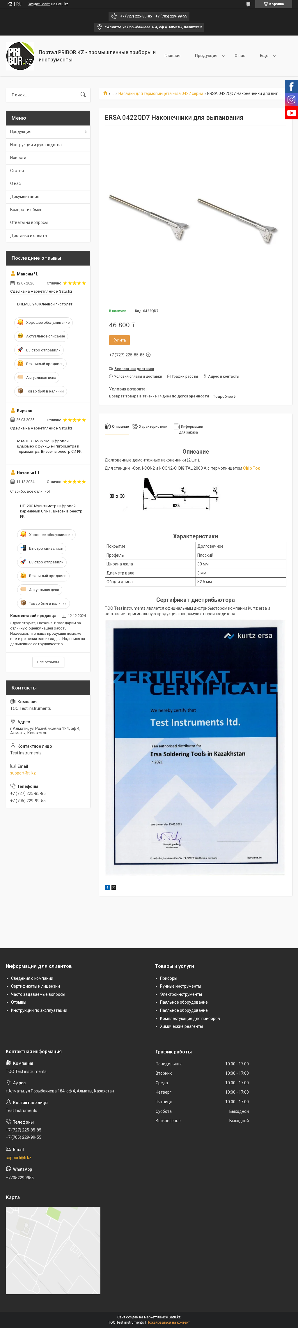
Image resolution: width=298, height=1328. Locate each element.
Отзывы (18, 1002)
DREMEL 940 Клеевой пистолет (44, 304)
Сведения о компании (32, 978)
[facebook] (107, 888)
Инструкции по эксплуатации (39, 1010)
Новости (18, 157)
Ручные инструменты (180, 986)
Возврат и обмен (26, 209)
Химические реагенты (181, 1026)
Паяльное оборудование (184, 1002)
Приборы (168, 978)
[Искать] (83, 95)
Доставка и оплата (28, 235)
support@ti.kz (23, 773)
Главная (172, 55)
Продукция (206, 55)
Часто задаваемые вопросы (38, 994)
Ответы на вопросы (29, 222)
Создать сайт (39, 4)
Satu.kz (175, 1317)
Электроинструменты (181, 994)
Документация (24, 196)
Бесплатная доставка (134, 369)
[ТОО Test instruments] (20, 56)
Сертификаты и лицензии (35, 986)
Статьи (17, 170)
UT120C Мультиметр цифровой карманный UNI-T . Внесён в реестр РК (51, 511)
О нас (240, 55)
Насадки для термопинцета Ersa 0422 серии (160, 93)
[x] (113, 888)
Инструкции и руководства (36, 144)
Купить (119, 340)
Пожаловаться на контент (168, 1322)
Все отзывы (48, 662)
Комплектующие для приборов (190, 1018)
